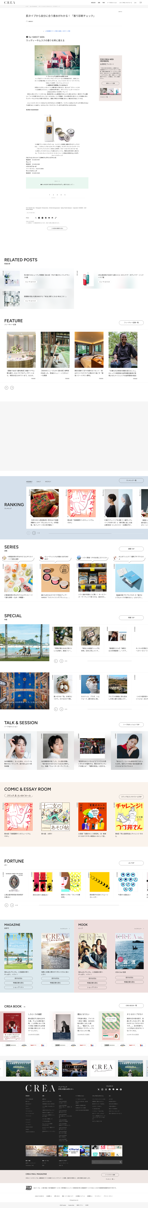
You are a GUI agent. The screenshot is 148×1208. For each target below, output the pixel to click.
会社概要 (48, 1196)
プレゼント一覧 (104, 97)
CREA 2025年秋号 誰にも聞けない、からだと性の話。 (65, 1116)
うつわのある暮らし (46, 1121)
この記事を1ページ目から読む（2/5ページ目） (58, 31)
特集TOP (61, 1099)
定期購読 (89, 1196)
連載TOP (44, 1099)
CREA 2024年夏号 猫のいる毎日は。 (63, 1136)
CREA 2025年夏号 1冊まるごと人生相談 (63, 1120)
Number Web (71, 1205)
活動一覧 (61, 1165)
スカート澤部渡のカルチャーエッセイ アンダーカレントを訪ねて (98, 1117)
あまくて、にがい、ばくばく (98, 1113)
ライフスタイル (29, 1111)
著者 (43, 1165)
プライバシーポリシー (108, 1196)
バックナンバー (64, 928)
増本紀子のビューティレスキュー (48, 1132)
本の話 (86, 1205)
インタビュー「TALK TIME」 (98, 1111)
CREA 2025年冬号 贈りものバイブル (63, 1128)
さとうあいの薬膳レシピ (47, 1118)
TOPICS (27, 1129)
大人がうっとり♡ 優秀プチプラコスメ (48, 1128)
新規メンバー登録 (110, 83)
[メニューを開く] (141, 2)
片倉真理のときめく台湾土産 (48, 1103)
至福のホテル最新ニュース (47, 1112)
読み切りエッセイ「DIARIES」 (98, 1103)
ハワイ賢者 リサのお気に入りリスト (48, 1107)
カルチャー (28, 1108)
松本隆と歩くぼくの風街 (81, 1107)
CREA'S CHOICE (29, 1127)
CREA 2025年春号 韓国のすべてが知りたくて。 (65, 1124)
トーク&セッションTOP (80, 1099)
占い (135, 2)
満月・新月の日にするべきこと (115, 1113)
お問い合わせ (57, 1196)
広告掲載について (79, 1196)
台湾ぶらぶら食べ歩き (47, 1101)
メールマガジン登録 (110, 1174)
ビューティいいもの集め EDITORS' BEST (47, 1124)
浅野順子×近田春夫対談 (80, 1105)
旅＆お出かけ (28, 1103)
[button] (6, 388)
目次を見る (18, 978)
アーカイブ (28, 1122)
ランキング (28, 1119)
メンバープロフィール (63, 1163)
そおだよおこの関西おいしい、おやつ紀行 (48, 1115)
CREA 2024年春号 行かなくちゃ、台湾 (63, 1140)
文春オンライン (80, 1205)
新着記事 (93, 2)
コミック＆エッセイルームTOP (131, 797)
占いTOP (131, 863)
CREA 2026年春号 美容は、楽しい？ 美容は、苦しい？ (65, 1107)
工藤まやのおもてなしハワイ (48, 1110)
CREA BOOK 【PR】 (30, 1165)
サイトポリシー (98, 1196)
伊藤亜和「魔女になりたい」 (98, 1101)
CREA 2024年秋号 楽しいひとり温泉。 (63, 1132)
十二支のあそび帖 (96, 1108)
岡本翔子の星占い (112, 1101)
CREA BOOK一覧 (131, 1005)
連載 (99, 2)
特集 (104, 2)
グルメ (27, 1106)
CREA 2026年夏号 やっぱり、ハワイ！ (63, 1102)
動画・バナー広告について (67, 1196)
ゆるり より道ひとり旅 (97, 1121)
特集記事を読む (18, 983)
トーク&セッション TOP (131, 724)
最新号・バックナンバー (31, 1163)
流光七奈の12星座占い (113, 1103)
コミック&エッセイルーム (125, 2)
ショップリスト (18, 987)
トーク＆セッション (112, 2)
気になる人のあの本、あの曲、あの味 (82, 1102)
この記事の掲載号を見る (57, 228)
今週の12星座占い (112, 1106)
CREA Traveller (63, 1205)
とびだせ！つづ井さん (97, 1106)
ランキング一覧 (131, 480)
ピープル (44, 1163)
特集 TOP (131, 618)
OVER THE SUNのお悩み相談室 (82, 1110)
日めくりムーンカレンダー (114, 1111)
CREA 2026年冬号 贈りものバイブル (63, 1111)
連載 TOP (131, 549)
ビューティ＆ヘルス (31, 212)
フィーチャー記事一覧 (131, 323)
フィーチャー (28, 1124)
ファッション (28, 1115)
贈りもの (27, 1101)
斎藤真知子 (30, 21)
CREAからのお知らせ (30, 1131)
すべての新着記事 (29, 1099)
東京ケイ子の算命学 (113, 1108)
